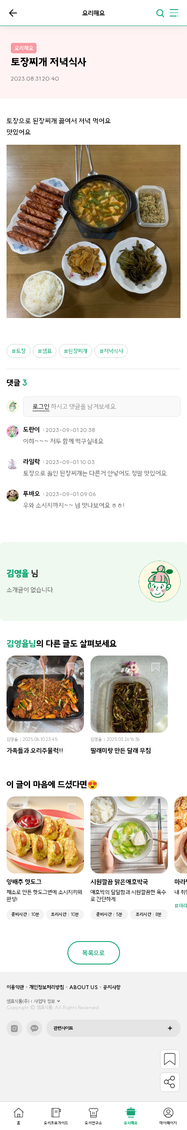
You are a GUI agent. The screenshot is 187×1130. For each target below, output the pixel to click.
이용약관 (15, 987)
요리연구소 (93, 1122)
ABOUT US (83, 987)
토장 (21, 350)
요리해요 (131, 1122)
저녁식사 (113, 350)
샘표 (47, 350)
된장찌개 (77, 350)
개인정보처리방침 (46, 987)
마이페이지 (168, 1122)
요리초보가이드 (56, 1122)
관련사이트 (63, 1028)
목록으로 (13, 12)
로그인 (41, 407)
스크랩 (72, 668)
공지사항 (111, 987)
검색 (160, 12)
